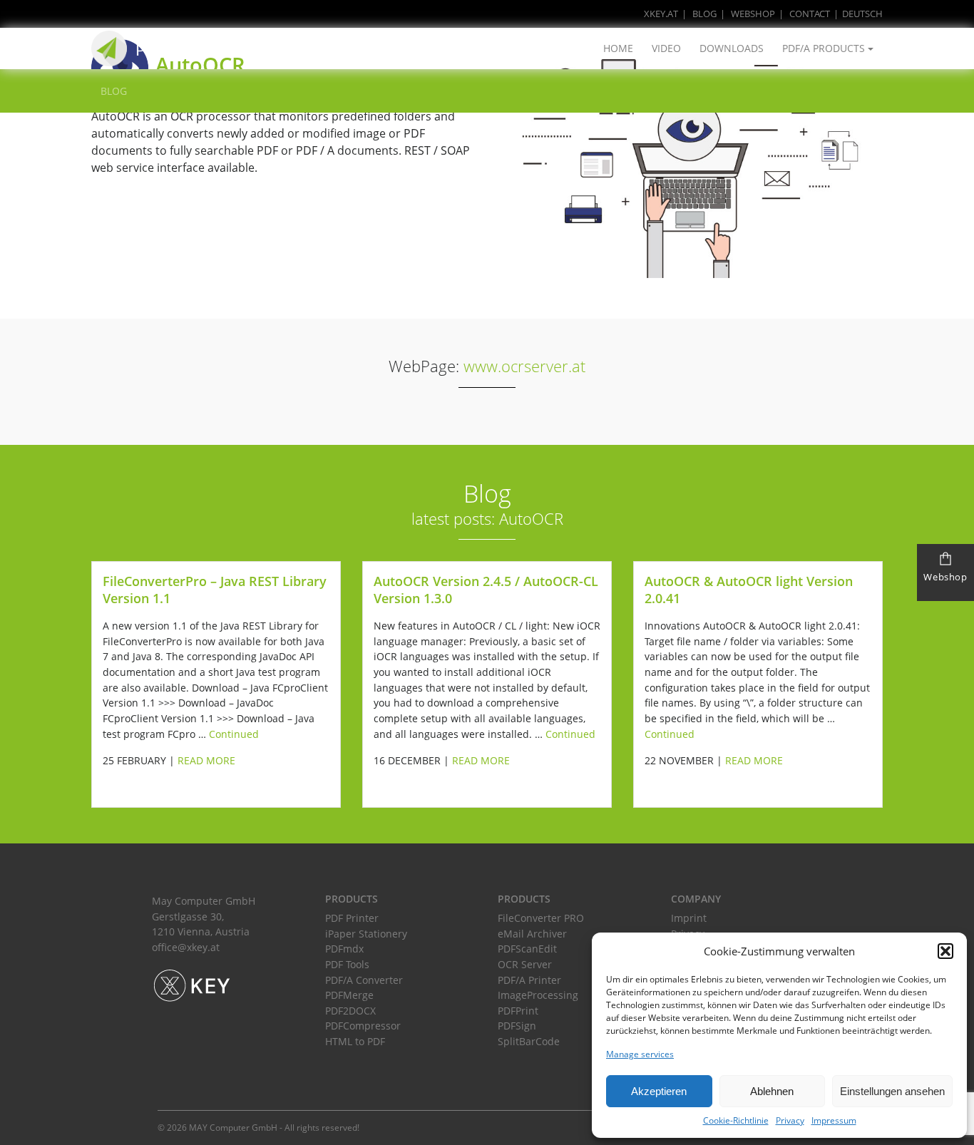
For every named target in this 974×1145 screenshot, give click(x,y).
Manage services (640, 1054)
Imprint (689, 918)
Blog (704, 13)
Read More (206, 760)
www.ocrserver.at (524, 366)
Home (618, 48)
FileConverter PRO (541, 918)
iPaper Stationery (366, 933)
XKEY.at (661, 13)
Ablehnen (772, 1091)
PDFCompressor (363, 1025)
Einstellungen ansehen (892, 1091)
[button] (945, 951)
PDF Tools (347, 964)
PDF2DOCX (350, 1010)
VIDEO (666, 48)
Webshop (753, 13)
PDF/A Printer (529, 980)
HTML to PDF (355, 1041)
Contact (809, 13)
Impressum (833, 1120)
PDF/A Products (823, 48)
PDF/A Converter (364, 980)
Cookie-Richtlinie (736, 1120)
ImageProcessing (538, 995)
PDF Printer (352, 918)
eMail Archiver (532, 933)
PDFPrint (518, 1010)
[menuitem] (856, 14)
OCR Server (525, 964)
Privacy (790, 1120)
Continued (234, 734)
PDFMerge (349, 995)
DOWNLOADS (731, 48)
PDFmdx (344, 948)
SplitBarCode (529, 1041)
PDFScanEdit (527, 948)
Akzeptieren (659, 1091)
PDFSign (517, 1025)
